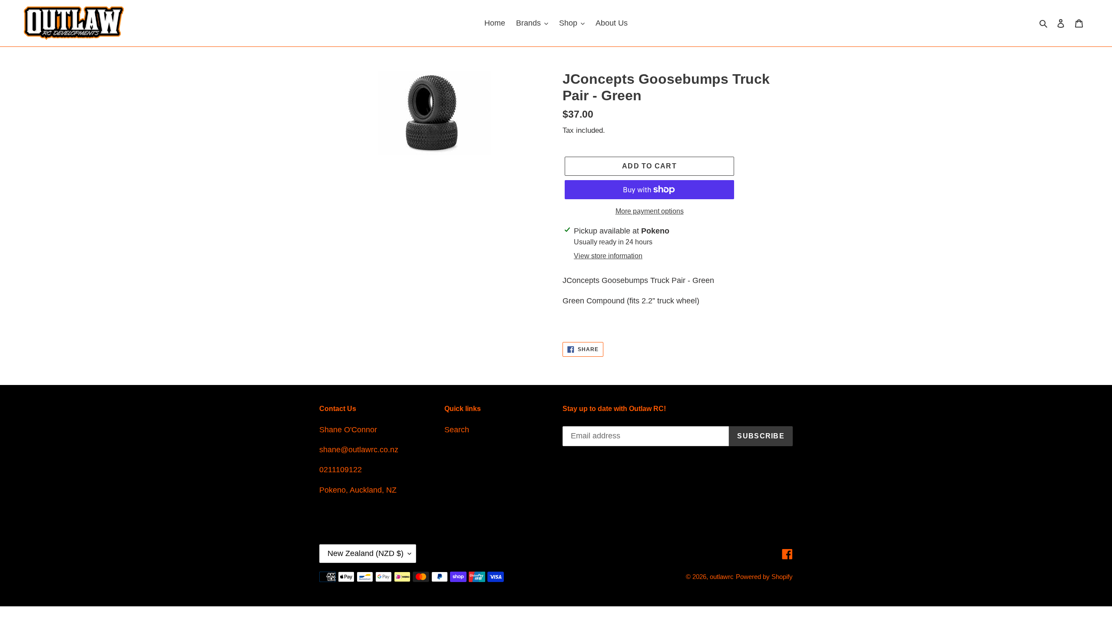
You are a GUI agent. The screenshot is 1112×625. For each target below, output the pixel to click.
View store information (608, 256)
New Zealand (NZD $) (366, 553)
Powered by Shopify (764, 576)
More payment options (650, 211)
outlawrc (722, 576)
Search (456, 429)
